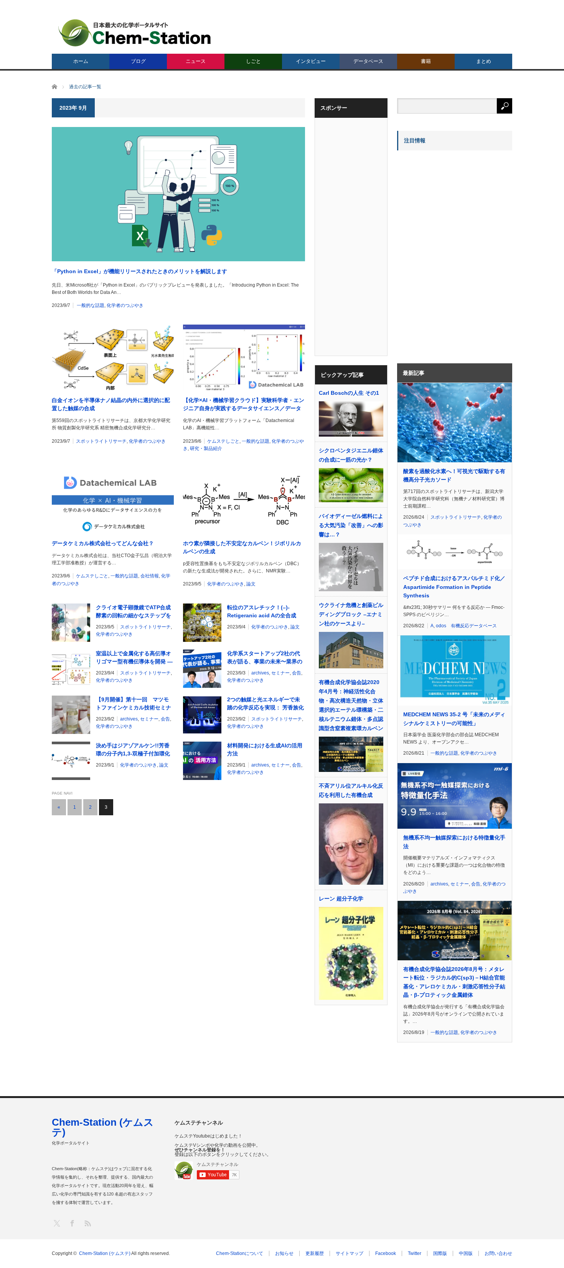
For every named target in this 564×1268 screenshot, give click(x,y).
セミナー (280, 673)
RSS (87, 1223)
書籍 (426, 61)
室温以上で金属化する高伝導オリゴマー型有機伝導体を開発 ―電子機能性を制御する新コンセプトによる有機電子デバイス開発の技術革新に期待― (134, 658)
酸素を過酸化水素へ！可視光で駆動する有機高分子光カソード (454, 475)
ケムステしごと (223, 441)
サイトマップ (349, 1253)
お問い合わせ (498, 1253)
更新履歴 (314, 1253)
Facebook (385, 1253)
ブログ (138, 61)
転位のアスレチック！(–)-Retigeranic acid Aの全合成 (261, 611)
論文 (251, 584)
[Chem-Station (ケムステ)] (135, 32)
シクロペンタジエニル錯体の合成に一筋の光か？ (351, 455)
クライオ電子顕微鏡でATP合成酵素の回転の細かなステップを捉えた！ (133, 612)
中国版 (466, 1253)
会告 (296, 673)
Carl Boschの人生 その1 (349, 393)
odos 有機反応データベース (466, 625)
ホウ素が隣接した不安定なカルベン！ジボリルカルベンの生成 (242, 547)
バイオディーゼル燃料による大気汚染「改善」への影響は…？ (351, 525)
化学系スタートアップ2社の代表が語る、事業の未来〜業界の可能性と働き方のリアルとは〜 (264, 658)
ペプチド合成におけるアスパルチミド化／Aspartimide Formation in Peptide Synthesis (454, 587)
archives (260, 673)
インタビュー (311, 61)
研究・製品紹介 (206, 448)
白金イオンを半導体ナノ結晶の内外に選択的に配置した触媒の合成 (111, 404)
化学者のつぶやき (125, 305)
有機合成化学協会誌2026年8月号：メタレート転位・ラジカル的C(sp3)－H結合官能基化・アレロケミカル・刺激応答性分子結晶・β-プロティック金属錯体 (454, 982)
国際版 (440, 1253)
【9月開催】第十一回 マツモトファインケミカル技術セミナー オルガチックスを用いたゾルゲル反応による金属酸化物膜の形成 (134, 704)
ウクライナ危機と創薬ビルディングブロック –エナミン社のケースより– (351, 614)
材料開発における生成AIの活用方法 (264, 749)
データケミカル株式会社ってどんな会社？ (103, 543)
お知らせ (284, 1253)
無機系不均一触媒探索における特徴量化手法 (454, 841)
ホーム (80, 61)
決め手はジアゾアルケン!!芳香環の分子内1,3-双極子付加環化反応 (133, 750)
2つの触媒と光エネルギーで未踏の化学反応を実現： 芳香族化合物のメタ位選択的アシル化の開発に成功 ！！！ (265, 704)
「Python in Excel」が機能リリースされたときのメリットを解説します (139, 271)
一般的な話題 (90, 305)
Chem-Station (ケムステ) (103, 1127)
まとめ (483, 61)
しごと (253, 61)
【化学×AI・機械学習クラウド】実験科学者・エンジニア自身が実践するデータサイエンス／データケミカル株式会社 (243, 404)
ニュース (196, 61)
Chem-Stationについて (239, 1253)
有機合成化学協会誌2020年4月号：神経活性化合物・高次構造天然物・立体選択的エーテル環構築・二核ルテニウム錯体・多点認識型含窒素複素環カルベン (351, 705)
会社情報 (149, 576)
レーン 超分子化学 (341, 898)
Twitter (414, 1253)
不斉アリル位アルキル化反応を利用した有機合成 (351, 790)
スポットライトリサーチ (101, 441)
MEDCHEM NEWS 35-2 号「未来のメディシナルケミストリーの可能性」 (454, 718)
